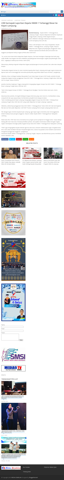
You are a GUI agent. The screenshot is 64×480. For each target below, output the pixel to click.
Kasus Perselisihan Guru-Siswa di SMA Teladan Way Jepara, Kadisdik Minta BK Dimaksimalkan (10, 162)
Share (26, 139)
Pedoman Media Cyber (50, 467)
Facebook (5, 139)
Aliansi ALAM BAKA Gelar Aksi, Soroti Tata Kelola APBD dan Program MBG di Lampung (52, 162)
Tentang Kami (27, 471)
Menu (4, 15)
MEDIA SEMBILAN (16, 477)
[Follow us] (56, 15)
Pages (4, 11)
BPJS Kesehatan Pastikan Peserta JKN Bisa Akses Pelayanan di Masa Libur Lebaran (12, 397)
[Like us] (53, 15)
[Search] (62, 11)
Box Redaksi (26, 467)
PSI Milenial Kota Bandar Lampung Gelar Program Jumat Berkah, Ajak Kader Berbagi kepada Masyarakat (31, 162)
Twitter (13, 139)
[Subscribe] (62, 15)
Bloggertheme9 (33, 477)
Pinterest (19, 139)
